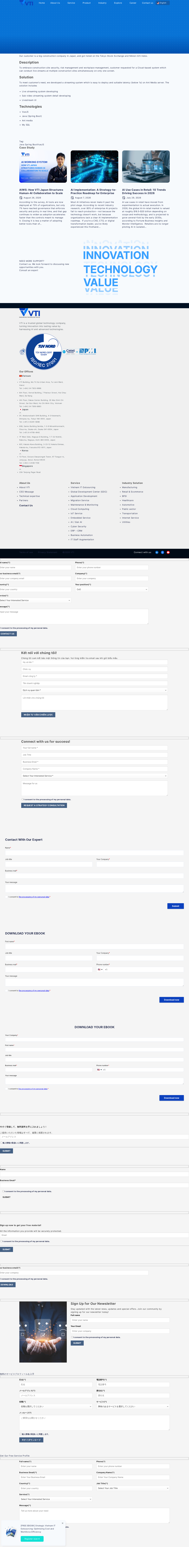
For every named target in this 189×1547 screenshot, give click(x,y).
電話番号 (101, 1379)
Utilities (126, 522)
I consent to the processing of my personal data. (24, 628)
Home (42, 3)
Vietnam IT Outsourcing (83, 487)
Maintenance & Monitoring (84, 504)
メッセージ (25, 1413)
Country (24, 1483)
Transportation (130, 513)
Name (3, 1169)
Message (25, 1505)
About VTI (24, 487)
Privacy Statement (47, 552)
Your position (83, 584)
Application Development (84, 496)
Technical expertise (29, 496)
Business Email (8, 1180)
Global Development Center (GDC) (89, 491)
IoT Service (76, 513)
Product (87, 3)
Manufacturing (129, 487)
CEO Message (26, 491)
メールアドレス (27, 1390)
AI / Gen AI (76, 522)
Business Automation (82, 535)
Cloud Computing (80, 509)
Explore (118, 3)
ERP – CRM (76, 530)
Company (81, 573)
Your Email (76, 1326)
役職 (22, 1402)
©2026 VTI (68, 552)
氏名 (22, 1379)
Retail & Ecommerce (132, 491)
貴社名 (100, 1390)
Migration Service (80, 500)
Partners (23, 500)
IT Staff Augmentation (82, 539)
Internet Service (130, 517)
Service (71, 3)
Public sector (129, 509)
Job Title (102, 1483)
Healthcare (127, 500)
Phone (79, 562)
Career (133, 3)
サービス (101, 1402)
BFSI (124, 496)
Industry (102, 3)
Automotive (128, 504)
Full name (75, 1315)
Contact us (147, 3)
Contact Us (26, 505)
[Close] (2, 643)
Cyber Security (78, 526)
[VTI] (26, 3)
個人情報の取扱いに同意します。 (17, 1143)
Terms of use (26, 552)
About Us (55, 3)
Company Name (105, 1472)
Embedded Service (80, 517)
